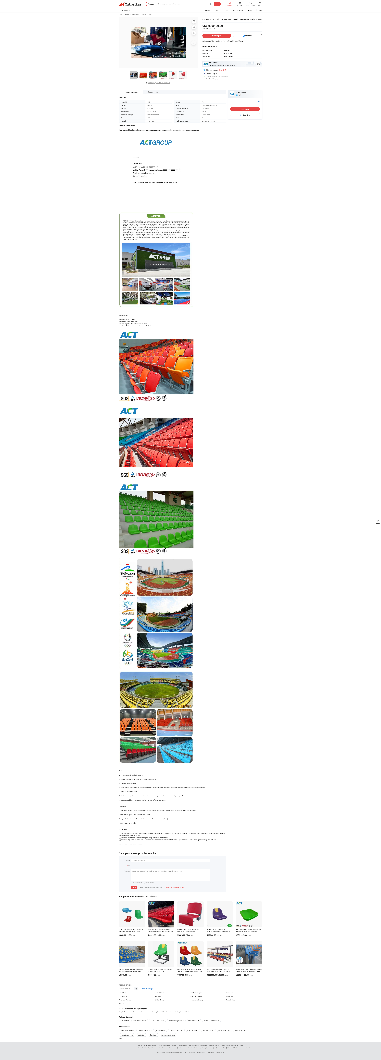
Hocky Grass (123, 996)
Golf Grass (158, 996)
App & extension (238, 10)
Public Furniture (136, 14)
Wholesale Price (193, 1045)
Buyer (216, 10)
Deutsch (187, 1048)
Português (157, 1048)
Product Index (225, 1045)
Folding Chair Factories (145, 1030)
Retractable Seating (196, 1000)
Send (134, 887)
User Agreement (201, 1052)
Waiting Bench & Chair (157, 1021)
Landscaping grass (196, 993)
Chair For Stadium (192, 1030)
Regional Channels (214, 1045)
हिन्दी (217, 1048)
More (121, 1039)
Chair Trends (153, 1035)
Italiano (181, 1048)
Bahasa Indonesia (245, 1048)
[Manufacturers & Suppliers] (130, 4)
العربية (201, 1048)
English (144, 1048)
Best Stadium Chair (208, 1030)
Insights (241, 1045)
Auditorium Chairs (147, 14)
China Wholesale (182, 1045)
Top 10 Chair (141, 1035)
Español (150, 1048)
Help (226, 10)
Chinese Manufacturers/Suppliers (167, 1045)
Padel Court (122, 993)
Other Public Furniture (139, 1021)
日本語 (212, 1048)
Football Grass (159, 993)
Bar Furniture (125, 1021)
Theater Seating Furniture (176, 1021)
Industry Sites (203, 1045)
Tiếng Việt (236, 1048)
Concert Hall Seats (194, 1021)
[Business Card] (259, 101)
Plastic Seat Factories (176, 1030)
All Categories (126, 10)
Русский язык (173, 1048)
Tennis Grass (230, 993)
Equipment (229, 996)
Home (120, 14)
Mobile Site (233, 1045)
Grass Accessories (196, 996)
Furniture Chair (161, 1030)
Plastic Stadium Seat (127, 1035)
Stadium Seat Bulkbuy (168, 1035)
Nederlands (194, 1048)
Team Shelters (230, 1000)
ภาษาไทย (222, 1048)
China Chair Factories (127, 1030)
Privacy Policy (220, 1052)
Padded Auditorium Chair (211, 1021)
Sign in (260, 5)
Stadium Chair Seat (240, 1030)
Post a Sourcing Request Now (174, 888)
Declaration (211, 1052)
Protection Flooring (125, 1000)
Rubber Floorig (159, 1000)
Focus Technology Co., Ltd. (177, 1052)
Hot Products (141, 1045)
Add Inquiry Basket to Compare (159, 83)
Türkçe (229, 1048)
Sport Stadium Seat (224, 1030)
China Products (152, 1045)
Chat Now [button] (248, 36)
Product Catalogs (147, 989)
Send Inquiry (216, 36)
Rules (260, 10)
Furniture (127, 14)
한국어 (206, 1048)
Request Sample (238, 41)
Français (164, 1048)
